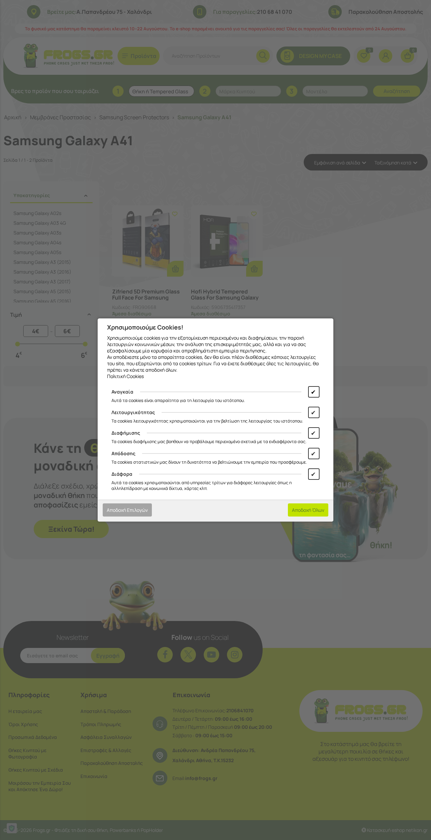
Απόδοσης (123, 453)
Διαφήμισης (125, 433)
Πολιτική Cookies (125, 376)
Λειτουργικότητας (133, 412)
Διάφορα (121, 474)
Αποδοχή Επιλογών (127, 510)
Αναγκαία (122, 391)
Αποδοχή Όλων (308, 510)
